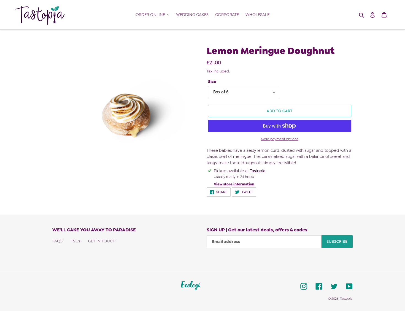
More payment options (279, 139)
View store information (234, 184)
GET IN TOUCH (102, 241)
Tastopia (346, 298)
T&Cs (75, 241)
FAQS (57, 241)
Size (212, 81)
